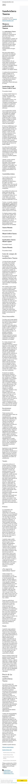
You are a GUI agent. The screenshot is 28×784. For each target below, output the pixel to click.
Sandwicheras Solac (8, 754)
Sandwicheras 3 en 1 (9, 773)
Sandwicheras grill (6, 750)
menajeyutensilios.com (7, 2)
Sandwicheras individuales (9, 760)
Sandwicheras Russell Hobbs (8, 757)
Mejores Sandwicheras (7, 747)
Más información (14, 782)
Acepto (22, 780)
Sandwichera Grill (8, 771)
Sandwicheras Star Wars (9, 752)
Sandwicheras (7, 770)
